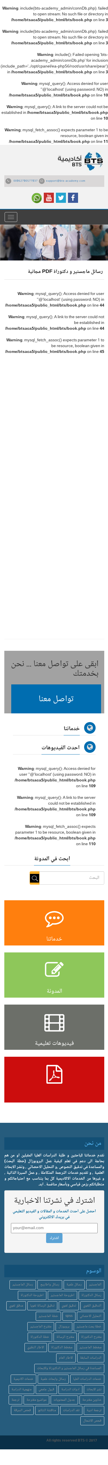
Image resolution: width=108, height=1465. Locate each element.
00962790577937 (26, 181)
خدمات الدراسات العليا (87, 1379)
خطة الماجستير (48, 1316)
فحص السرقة (22, 1410)
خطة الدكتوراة (40, 1337)
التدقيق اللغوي (92, 1306)
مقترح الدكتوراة (91, 1337)
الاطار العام (66, 1358)
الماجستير (95, 1285)
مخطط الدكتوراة (61, 1347)
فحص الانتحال (92, 1421)
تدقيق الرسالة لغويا (42, 1306)
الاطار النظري (35, 1347)
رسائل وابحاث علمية (53, 1379)
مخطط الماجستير (90, 1347)
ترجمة (15, 1400)
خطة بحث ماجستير (89, 1327)
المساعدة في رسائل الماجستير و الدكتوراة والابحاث (69, 1368)
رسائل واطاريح (49, 1285)
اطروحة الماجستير (62, 1295)
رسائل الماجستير (22, 1285)
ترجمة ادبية (94, 1410)
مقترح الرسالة (65, 1337)
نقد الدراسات (71, 1410)
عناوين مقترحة (91, 1400)
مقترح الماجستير (40, 1327)
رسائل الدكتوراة (91, 1295)
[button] (56, 698)
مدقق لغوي (16, 1306)
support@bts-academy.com (66, 181)
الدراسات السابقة (90, 1358)
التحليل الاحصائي (90, 1316)
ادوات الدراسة (70, 1389)
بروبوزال (63, 1327)
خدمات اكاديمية (23, 1379)
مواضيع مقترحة (36, 1400)
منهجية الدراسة (21, 1389)
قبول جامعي (46, 1389)
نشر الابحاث (94, 1389)
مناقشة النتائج (47, 1410)
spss (69, 1316)
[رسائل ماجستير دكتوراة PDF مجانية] (54, 1080)
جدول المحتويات (64, 1400)
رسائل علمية (74, 1285)
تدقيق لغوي (69, 1306)
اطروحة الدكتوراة (32, 1295)
